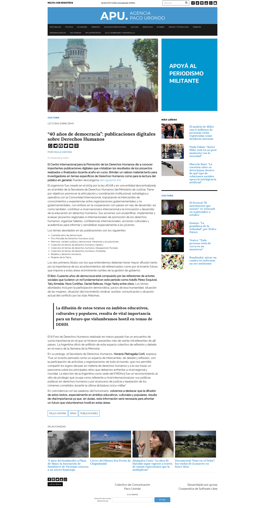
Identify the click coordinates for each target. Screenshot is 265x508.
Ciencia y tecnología (179, 27)
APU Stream (75, 33)
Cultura (135, 27)
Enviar (162, 499)
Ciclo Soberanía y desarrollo (120, 33)
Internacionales (58, 33)
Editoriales (55, 27)
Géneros (95, 27)
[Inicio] (132, 16)
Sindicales (148, 27)
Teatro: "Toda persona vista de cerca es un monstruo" (200, 244)
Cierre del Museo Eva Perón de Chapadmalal (110, 462)
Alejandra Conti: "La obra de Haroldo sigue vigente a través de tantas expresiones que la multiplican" (152, 465)
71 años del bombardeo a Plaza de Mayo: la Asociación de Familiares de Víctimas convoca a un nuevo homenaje (68, 465)
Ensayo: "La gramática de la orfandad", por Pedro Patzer (202, 227)
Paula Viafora (62, 152)
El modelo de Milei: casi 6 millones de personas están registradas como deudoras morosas (201, 133)
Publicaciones (89, 413)
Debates (197, 27)
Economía (82, 27)
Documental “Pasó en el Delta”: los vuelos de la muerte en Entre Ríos (195, 463)
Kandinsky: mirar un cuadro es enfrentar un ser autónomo (203, 260)
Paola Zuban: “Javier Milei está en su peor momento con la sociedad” (203, 151)
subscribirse (55, 484)
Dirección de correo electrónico (102, 499)
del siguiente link (111, 180)
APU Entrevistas (93, 33)
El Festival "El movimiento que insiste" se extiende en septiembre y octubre (202, 209)
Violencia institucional (115, 27)
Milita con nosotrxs (60, 3)
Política (69, 27)
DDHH (73, 413)
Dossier (160, 27)
